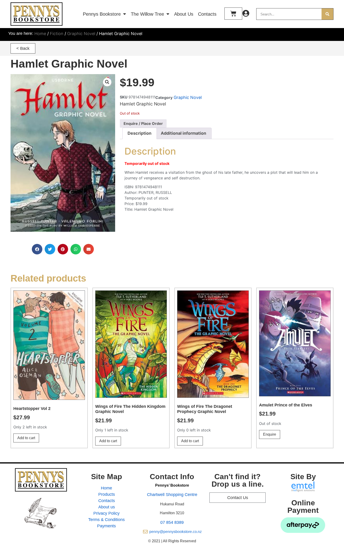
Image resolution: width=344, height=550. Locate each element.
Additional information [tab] (183, 133)
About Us (183, 14)
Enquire (269, 434)
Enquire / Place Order (143, 123)
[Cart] (233, 13)
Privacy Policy (106, 513)
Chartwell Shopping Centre (172, 494)
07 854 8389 (172, 522)
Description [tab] (139, 133)
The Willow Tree (147, 14)
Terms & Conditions (106, 519)
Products (106, 494)
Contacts (207, 14)
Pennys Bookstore (102, 14)
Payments (106, 526)
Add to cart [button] (26, 438)
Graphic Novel (81, 33)
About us (106, 507)
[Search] (327, 14)
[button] (23, 48)
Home (40, 33)
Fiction (56, 33)
